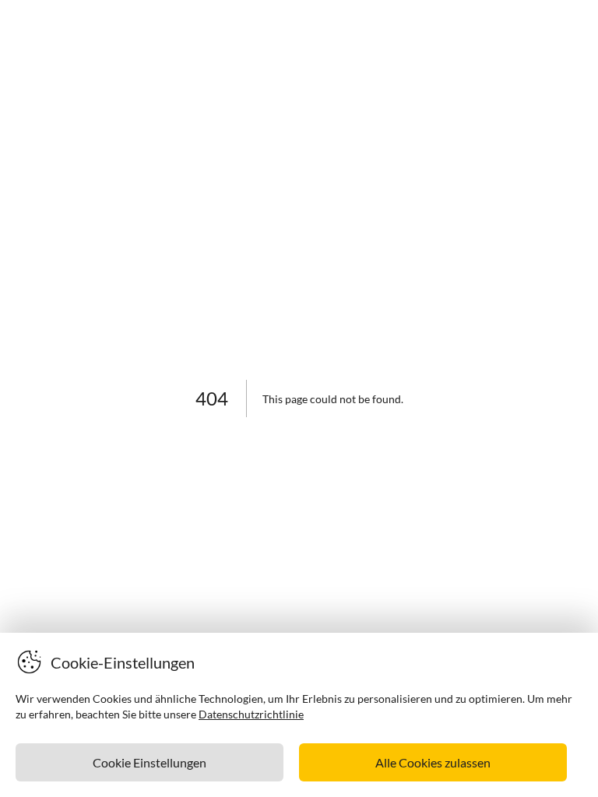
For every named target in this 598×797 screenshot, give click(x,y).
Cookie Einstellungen (149, 762)
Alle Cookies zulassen (433, 762)
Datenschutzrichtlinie (251, 714)
